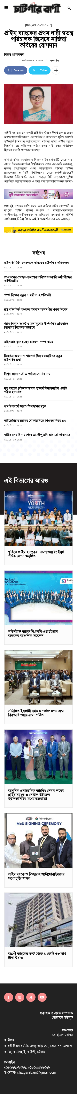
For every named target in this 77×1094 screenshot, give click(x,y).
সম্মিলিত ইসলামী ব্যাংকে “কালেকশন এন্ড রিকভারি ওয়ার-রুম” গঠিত (36, 713)
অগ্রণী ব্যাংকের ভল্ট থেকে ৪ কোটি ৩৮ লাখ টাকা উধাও (37, 955)
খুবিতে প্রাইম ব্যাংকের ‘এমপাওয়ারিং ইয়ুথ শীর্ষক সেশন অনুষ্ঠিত (36, 554)
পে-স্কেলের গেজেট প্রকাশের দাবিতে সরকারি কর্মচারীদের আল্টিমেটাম (38, 279)
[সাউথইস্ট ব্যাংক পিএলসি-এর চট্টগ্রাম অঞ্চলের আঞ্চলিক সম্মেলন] (38, 598)
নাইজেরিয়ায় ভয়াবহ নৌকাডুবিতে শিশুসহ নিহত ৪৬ (35, 420)
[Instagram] (19, 997)
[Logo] (37, 8)
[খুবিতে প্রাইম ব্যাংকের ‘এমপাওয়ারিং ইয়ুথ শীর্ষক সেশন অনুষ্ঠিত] (38, 518)
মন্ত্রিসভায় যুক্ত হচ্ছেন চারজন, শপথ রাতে (28, 342)
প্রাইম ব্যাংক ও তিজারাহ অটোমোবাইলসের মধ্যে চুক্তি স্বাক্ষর (36, 876)
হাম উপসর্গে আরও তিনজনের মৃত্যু (25, 406)
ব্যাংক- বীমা (54, 61)
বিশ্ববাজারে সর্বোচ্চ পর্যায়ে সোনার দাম (27, 374)
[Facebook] (8, 997)
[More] (56, 70)
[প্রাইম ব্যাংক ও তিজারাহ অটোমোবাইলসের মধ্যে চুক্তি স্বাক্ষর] (38, 840)
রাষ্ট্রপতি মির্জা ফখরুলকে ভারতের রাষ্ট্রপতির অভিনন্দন (36, 263)
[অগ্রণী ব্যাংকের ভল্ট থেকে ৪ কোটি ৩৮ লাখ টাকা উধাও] (38, 920)
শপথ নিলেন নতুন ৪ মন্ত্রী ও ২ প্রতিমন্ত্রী (27, 295)
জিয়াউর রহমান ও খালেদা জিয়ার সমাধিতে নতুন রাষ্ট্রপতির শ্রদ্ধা (33, 358)
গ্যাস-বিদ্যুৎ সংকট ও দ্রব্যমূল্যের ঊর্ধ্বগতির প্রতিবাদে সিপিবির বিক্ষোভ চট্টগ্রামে (36, 326)
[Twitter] (30, 997)
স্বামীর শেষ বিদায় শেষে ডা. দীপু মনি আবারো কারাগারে (37, 435)
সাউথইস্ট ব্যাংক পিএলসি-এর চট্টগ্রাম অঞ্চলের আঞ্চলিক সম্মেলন (33, 633)
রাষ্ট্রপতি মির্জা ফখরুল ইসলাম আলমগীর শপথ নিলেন (36, 309)
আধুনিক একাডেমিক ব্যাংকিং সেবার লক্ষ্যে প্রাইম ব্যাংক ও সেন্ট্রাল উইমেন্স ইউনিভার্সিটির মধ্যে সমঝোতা (36, 794)
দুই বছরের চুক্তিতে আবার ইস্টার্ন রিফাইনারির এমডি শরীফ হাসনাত (35, 390)
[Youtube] (42, 997)
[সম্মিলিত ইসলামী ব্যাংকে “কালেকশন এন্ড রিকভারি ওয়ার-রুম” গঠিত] (38, 677)
